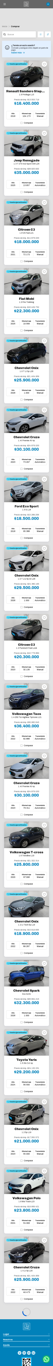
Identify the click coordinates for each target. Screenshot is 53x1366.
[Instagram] (24, 1353)
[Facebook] (19, 1353)
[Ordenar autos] (48, 34)
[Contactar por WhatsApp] (46, 1359)
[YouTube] (29, 1353)
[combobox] (21, 34)
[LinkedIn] (33, 1353)
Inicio (4, 26)
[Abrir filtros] (41, 34)
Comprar (15, 26)
